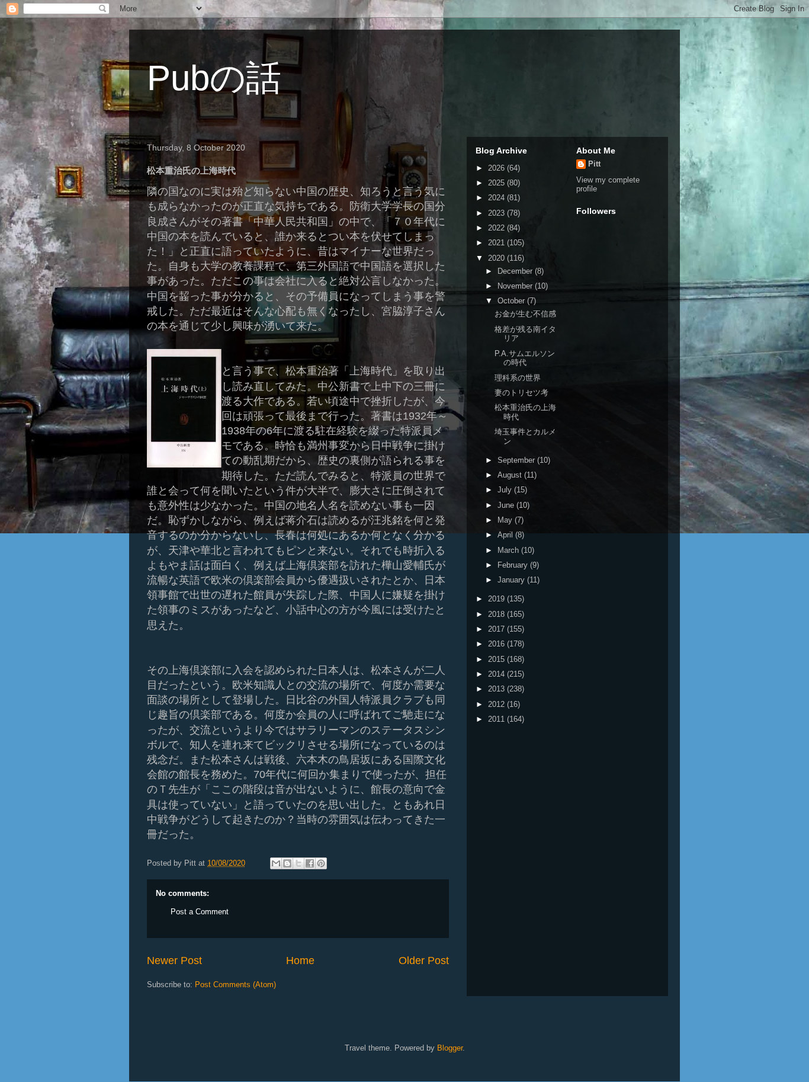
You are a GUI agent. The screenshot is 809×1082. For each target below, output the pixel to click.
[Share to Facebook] (310, 863)
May (506, 520)
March (509, 550)
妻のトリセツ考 (521, 392)
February (513, 565)
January (512, 579)
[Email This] (276, 863)
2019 (497, 598)
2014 (497, 674)
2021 (497, 242)
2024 (497, 197)
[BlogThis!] (287, 863)
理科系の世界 (518, 377)
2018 (497, 614)
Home (300, 960)
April (506, 534)
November (516, 285)
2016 (497, 643)
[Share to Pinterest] (321, 863)
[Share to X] (298, 863)
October (512, 300)
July (505, 489)
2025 (497, 182)
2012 (497, 704)
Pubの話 (214, 78)
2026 (497, 168)
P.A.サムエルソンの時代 (525, 358)
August (510, 474)
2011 (497, 719)
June (506, 505)
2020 (497, 258)
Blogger (450, 1047)
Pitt (594, 163)
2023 (497, 213)
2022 (497, 227)
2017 (497, 629)
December (516, 271)
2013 (497, 688)
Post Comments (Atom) (235, 984)
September (517, 460)
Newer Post (174, 960)
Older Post (424, 960)
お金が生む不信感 (525, 313)
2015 (497, 659)
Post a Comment (200, 911)
